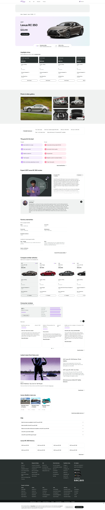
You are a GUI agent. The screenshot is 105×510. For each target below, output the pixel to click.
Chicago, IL (65, 465)
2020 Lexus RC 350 (57, 450)
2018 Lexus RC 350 (73, 450)
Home (22, 14)
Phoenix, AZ (65, 470)
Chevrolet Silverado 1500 (68, 491)
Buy (29, 1)
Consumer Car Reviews (36, 465)
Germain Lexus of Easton (25, 406)
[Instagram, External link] (81, 480)
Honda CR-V (34, 489)
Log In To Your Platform (78, 467)
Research (38, 1)
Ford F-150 (44, 492)
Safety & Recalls (34, 472)
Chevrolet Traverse (67, 492)
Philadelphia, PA (66, 474)
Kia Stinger (76, 492)
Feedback (73, 501)
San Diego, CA (66, 477)
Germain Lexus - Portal (46, 406)
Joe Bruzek (56, 175)
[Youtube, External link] (79, 480)
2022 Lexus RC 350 (41, 450)
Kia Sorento (76, 491)
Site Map (54, 476)
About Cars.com (33, 501)
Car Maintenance (56, 474)
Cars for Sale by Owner (25, 470)
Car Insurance (55, 472)
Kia (75, 487)
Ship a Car (54, 468)
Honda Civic (34, 491)
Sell (33, 1)
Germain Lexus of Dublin (35, 406)
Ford (43, 487)
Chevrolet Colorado (67, 496)
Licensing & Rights (58, 501)
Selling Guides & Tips (45, 470)
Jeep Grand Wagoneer (57, 494)
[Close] (104, 503)
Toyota (22, 487)
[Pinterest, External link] (83, 480)
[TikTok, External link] (75, 480)
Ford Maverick (45, 489)
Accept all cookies (79, 507)
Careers (52, 501)
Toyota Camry (23, 494)
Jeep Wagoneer (56, 492)
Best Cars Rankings (35, 470)
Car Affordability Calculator (57, 467)
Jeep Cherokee (55, 496)
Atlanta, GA (65, 472)
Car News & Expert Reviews (36, 467)
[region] (52, 506)
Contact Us (39, 501)
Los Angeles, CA (66, 468)
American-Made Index (35, 474)
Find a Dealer (23, 472)
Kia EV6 (75, 496)
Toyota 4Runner (24, 496)
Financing (22, 479)
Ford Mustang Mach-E (46, 494)
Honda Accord (34, 492)
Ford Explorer (45, 496)
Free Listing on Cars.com (46, 468)
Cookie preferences (69, 507)
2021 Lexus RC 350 (57, 445)
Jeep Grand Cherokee (57, 491)
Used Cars (23, 465)
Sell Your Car (44, 465)
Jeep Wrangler (55, 489)
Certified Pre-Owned (24, 468)
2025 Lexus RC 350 (25, 445)
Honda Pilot (34, 494)
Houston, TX (66, 467)
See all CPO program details (60, 252)
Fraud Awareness (67, 501)
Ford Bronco (45, 491)
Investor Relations (46, 501)
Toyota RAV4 (23, 489)
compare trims (37, 54)
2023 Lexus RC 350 (41, 445)
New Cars (22, 467)
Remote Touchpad (68, 193)
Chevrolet (65, 487)
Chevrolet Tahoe (66, 494)
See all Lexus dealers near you (77, 413)
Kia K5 (75, 494)
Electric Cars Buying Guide (25, 477)
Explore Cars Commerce (78, 465)
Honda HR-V (34, 496)
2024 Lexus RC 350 (25, 450)
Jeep (54, 487)
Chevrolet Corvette (67, 489)
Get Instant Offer (45, 467)
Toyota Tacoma (23, 492)
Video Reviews (34, 476)
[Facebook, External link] (77, 480)
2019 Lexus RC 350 (73, 445)
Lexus (29, 14)
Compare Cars (34, 468)
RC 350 (32, 14)
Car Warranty (55, 470)
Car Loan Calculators (56, 465)
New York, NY (66, 476)
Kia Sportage (76, 489)
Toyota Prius (23, 491)
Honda (33, 487)
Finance (44, 1)
